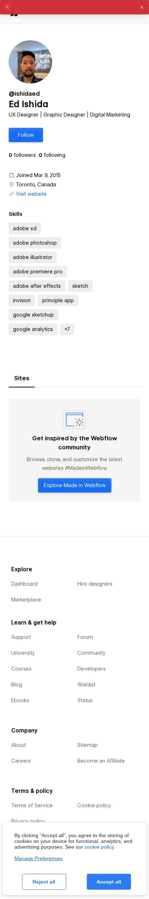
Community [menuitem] (91, 653)
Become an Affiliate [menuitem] (101, 761)
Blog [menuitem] (16, 684)
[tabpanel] (74, 450)
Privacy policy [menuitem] (28, 821)
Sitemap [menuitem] (87, 745)
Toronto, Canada (36, 184)
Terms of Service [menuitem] (32, 805)
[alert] (74, 7)
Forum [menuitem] (85, 637)
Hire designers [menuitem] (94, 584)
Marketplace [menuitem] (26, 600)
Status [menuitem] (85, 700)
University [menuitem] (23, 653)
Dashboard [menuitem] (24, 584)
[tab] (22, 378)
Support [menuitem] (21, 637)
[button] (26, 135)
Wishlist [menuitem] (86, 684)
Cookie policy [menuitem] (94, 805)
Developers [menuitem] (91, 669)
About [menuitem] (18, 745)
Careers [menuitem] (21, 761)
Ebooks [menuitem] (20, 700)
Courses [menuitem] (21, 669)
